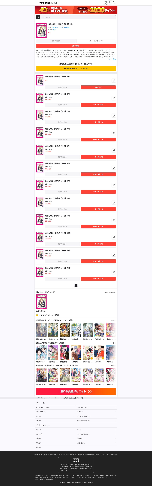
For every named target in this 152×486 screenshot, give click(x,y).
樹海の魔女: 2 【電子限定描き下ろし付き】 (41, 339)
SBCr (54, 29)
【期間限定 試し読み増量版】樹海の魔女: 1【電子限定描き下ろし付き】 (53, 339)
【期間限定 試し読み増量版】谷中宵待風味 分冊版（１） (99, 362)
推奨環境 (38, 447)
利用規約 (38, 443)
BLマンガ (38, 416)
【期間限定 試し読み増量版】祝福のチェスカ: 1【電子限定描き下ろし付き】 (64, 339)
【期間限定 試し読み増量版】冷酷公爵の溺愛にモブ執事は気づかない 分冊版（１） (76, 362)
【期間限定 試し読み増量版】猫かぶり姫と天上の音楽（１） (99, 384)
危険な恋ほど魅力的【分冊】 (41, 311)
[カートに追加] (114, 80)
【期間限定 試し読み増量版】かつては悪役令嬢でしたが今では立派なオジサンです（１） (64, 384)
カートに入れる (95, 41)
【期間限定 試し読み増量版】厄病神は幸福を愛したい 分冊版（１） (88, 362)
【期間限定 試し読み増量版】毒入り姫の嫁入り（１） (111, 384)
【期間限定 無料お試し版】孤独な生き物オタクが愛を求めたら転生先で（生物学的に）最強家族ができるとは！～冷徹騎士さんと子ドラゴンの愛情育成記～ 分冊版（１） (76, 384)
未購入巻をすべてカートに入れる (74, 68)
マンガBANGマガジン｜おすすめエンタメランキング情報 (101, 454)
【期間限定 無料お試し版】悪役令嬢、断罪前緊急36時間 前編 (111, 339)
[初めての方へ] (106, 3)
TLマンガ (80, 411)
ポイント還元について (83, 434)
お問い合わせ (81, 443)
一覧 (112, 320)
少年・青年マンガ (82, 407)
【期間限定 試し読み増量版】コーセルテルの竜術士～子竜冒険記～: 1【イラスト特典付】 (76, 339)
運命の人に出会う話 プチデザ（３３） (41, 362)
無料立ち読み (56, 41)
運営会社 (36, 454)
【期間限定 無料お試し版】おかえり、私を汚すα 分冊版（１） (53, 362)
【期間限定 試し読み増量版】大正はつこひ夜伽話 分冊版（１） (64, 362)
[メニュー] (37, 3)
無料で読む (76, 46)
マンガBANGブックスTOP (43, 407)
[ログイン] (110, 3)
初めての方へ (39, 434)
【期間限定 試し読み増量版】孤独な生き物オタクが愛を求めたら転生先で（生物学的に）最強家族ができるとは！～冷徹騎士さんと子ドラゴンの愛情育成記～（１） (53, 384)
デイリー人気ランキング (84, 416)
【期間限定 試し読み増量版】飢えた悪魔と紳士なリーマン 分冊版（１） (111, 362)
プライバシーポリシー (63, 454)
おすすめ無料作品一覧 (83, 420)
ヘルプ (79, 429)
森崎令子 (66, 27)
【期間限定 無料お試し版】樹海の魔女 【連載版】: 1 (88, 339)
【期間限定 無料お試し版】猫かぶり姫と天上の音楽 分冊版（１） (88, 384)
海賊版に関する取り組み (77, 454)
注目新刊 (38, 420)
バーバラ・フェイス (57, 27)
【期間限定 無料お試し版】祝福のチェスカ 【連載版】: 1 (99, 339)
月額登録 (38, 438)
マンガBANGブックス (41, 398)
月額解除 (79, 438)
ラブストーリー (52, 398)
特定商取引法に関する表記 (48, 454)
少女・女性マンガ (41, 411)
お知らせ (38, 429)
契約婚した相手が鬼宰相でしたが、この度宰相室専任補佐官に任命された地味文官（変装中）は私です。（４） (41, 384)
